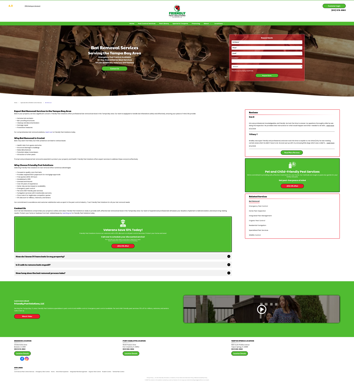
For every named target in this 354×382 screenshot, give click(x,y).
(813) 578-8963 (338, 10)
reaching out (67, 213)
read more (330, 126)
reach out (48, 132)
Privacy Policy (150, 377)
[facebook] (22, 359)
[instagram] (27, 359)
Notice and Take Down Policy (187, 377)
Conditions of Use (174, 377)
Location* (235, 58)
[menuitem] (132, 23)
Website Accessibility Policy (200, 377)
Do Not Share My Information (162, 377)
